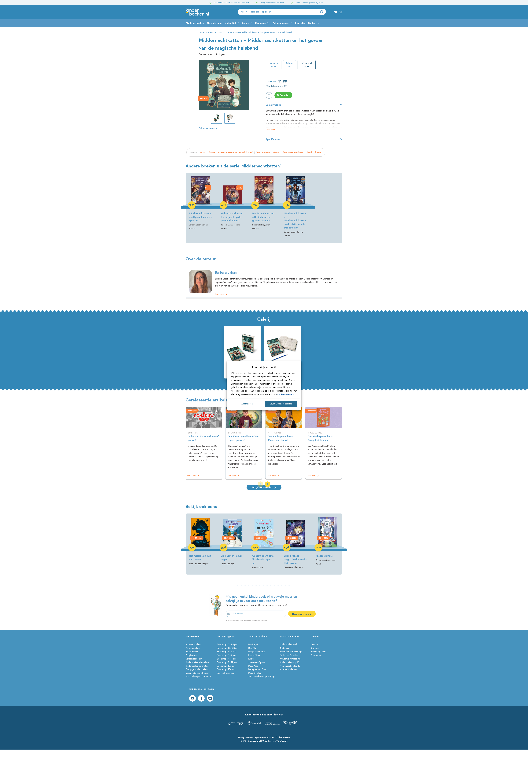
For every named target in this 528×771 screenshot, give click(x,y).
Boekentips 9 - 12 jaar (227, 662)
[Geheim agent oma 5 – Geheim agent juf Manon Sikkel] (264, 543)
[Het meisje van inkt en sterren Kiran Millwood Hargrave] (200, 541)
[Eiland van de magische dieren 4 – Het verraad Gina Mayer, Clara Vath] (295, 543)
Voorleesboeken (193, 644)
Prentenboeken (193, 647)
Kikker (251, 658)
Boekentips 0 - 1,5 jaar (227, 644)
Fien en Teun (254, 655)
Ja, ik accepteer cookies (281, 404)
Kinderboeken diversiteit (197, 665)
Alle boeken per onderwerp (198, 676)
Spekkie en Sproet (256, 662)
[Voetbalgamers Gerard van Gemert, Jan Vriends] (327, 541)
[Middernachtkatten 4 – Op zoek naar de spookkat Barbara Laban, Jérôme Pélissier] (200, 203)
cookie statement (285, 394)
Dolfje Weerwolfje (256, 651)
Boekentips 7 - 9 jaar (226, 658)
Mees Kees (253, 665)
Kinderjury (284, 647)
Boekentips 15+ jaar (226, 669)
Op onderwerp (214, 22)
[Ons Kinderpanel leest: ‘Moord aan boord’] (284, 443)
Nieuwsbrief (316, 655)
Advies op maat (281, 22)
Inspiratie (300, 22)
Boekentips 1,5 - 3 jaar (227, 647)
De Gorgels (253, 644)
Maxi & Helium (255, 672)
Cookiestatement (283, 737)
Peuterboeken (192, 651)
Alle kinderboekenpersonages (262, 676)
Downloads (260, 22)
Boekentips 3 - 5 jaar (226, 651)
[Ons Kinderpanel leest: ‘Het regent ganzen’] (244, 443)
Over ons (315, 644)
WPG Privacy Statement (251, 620)
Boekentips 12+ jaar (226, 665)
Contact (312, 22)
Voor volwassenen (225, 672)
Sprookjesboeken (194, 658)
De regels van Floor (257, 669)
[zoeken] (322, 12)
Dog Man (252, 647)
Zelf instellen (247, 404)
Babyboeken (191, 655)
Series (245, 22)
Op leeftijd (230, 22)
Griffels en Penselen (289, 655)
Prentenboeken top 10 (290, 665)
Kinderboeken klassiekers (197, 662)
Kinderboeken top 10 (289, 662)
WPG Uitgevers (281, 741)
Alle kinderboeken (195, 22)
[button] (268, 484)
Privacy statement (245, 737)
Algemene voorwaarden (264, 737)
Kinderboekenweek (288, 644)
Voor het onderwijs (288, 669)
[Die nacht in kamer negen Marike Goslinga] (232, 541)
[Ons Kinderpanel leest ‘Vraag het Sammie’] (323, 443)
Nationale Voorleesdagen (291, 651)
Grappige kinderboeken (196, 669)
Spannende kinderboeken (197, 672)
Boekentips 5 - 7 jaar (226, 655)
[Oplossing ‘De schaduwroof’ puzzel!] (204, 443)
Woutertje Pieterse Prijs (290, 658)
